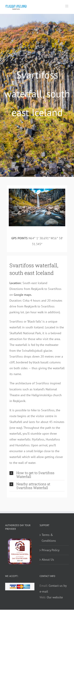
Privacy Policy (50, 550)
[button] (11, 207)
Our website (55, 597)
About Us (48, 559)
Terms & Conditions (49, 538)
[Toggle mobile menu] (67, 6)
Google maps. (23, 295)
